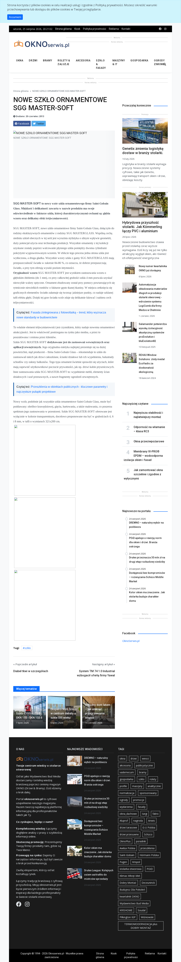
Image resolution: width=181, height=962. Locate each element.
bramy (142, 772)
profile (123, 786)
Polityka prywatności (94, 28)
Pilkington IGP (128, 917)
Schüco (148, 834)
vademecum (127, 772)
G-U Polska (148, 827)
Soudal (141, 910)
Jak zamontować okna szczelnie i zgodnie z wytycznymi (143, 474)
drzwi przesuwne (129, 834)
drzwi (134, 758)
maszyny (137, 786)
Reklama (114, 28)
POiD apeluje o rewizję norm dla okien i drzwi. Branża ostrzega (97, 780)
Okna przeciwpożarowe (149, 441)
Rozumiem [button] (15, 17)
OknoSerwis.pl (130, 641)
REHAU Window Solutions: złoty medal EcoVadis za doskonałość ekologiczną (152, 363)
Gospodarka (139, 60)
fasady (141, 806)
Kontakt (126, 28)
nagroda (138, 820)
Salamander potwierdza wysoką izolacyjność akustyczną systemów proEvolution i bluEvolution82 (153, 332)
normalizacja (127, 793)
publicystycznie (144, 765)
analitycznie (154, 786)
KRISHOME (126, 910)
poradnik (141, 841)
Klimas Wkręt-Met (130, 875)
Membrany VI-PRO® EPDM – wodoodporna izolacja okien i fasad (143, 456)
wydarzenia (126, 806)
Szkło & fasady (101, 64)
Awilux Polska (127, 848)
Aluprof (124, 820)
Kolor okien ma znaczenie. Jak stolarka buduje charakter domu (98, 852)
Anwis (151, 820)
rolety (153, 779)
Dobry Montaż (128, 882)
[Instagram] (27, 905)
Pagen (123, 862)
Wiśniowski (147, 917)
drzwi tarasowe (128, 827)
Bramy (47, 60)
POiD (150, 869)
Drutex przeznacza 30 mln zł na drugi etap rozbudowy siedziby (96, 802)
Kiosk (77, 28)
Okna (19, 60)
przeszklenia (147, 848)
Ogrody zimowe (159, 62)
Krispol (136, 862)
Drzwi (33, 60)
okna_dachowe (128, 813)
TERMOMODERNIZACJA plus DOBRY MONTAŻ (140, 925)
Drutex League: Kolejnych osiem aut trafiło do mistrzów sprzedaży (98, 874)
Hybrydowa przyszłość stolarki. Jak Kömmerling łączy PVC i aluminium (142, 226)
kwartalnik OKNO (129, 896)
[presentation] (14, 713)
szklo (28, 648)
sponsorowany (148, 793)
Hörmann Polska (149, 855)
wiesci (145, 758)
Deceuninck (148, 882)
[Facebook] (19, 905)
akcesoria (125, 765)
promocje (138, 800)
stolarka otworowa (130, 869)
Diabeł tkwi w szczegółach (30, 671)
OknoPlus (125, 841)
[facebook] (160, 29)
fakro (156, 813)
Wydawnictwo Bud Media (134, 903)
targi (144, 813)
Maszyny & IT (118, 62)
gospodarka (126, 779)
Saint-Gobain (127, 855)
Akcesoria (83, 60)
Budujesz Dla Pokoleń (132, 889)
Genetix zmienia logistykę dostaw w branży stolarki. (143, 150)
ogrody (124, 800)
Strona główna (63, 28)
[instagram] (165, 29)
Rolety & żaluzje (64, 62)
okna (122, 758)
